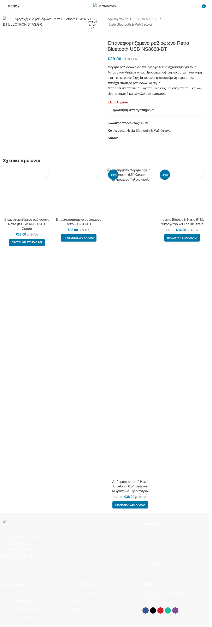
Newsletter (80, 601)
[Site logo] (104, 6)
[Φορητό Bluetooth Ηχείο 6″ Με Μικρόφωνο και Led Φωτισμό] (182, 323)
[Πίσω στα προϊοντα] (115, 33)
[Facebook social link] (120, 138)
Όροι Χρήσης (152, 556)
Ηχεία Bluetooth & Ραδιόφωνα (130, 24)
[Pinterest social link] (130, 138)
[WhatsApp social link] (135, 138)
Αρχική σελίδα (118, 19)
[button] (27, 242)
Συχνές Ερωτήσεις (86, 593)
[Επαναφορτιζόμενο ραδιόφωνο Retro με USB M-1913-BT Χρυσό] (27, 192)
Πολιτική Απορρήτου (157, 564)
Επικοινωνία (82, 608)
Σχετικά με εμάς (153, 533)
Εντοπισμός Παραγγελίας (21, 608)
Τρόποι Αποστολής (156, 548)
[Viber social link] (140, 138)
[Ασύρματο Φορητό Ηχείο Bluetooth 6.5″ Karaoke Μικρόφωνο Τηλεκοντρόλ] (130, 323)
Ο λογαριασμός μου (17, 601)
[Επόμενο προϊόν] (120, 33)
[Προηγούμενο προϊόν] (110, 33)
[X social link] (125, 138)
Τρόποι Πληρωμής (156, 541)
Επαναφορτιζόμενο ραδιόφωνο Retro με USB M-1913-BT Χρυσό (26, 224)
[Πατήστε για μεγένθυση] (11, 19)
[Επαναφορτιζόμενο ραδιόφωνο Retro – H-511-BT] (78, 323)
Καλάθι (8, 593)
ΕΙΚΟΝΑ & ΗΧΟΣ (145, 19)
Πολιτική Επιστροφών (19, 616)
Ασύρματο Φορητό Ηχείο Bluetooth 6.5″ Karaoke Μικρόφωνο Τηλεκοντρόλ (130, 486)
